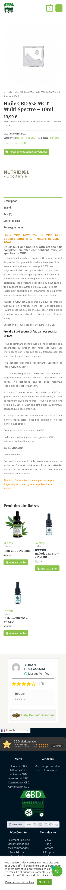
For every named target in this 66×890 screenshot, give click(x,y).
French (10, 730)
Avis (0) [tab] (8, 214)
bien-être (54, 137)
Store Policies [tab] (12, 220)
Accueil (7, 92)
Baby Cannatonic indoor (37, 715)
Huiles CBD (27, 92)
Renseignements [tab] (13, 227)
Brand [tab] (7, 207)
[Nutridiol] (17, 174)
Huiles (16, 92)
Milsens (8, 543)
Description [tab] (10, 201)
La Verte (40, 543)
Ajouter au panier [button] (15, 562)
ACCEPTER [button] (44, 881)
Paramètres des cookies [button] (19, 882)
